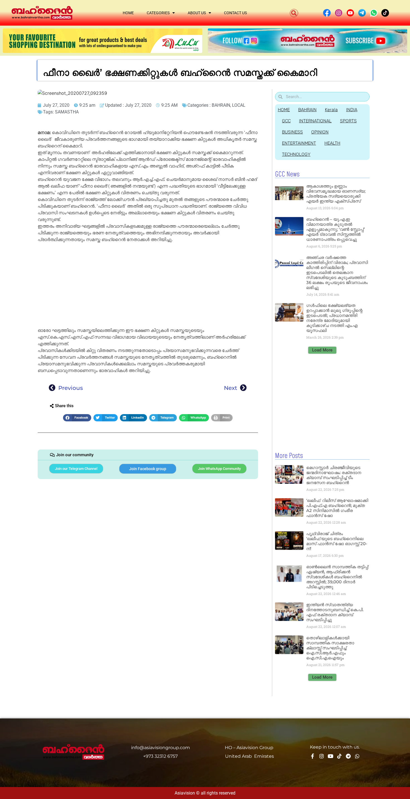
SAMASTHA (67, 112)
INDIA (351, 109)
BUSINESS (292, 132)
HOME (284, 109)
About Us (197, 13)
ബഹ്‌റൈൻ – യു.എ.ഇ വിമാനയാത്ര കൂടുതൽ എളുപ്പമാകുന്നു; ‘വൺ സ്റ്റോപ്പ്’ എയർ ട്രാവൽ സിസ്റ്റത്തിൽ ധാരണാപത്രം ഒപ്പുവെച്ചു (335, 229)
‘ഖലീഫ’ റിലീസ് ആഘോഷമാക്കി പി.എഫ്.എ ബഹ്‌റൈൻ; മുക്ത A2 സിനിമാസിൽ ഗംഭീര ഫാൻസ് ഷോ (337, 508)
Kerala (331, 109)
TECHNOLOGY (296, 154)
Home (128, 13)
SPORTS (348, 120)
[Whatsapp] (357, 756)
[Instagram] (321, 756)
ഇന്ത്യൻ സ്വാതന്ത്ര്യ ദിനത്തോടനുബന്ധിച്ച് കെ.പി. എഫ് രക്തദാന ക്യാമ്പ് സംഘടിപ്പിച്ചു (334, 612)
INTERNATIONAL (315, 120)
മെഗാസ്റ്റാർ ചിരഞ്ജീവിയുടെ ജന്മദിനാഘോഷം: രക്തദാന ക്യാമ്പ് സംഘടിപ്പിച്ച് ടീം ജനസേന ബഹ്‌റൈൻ (333, 475)
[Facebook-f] (312, 756)
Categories (158, 13)
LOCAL (238, 105)
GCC (286, 120)
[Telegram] (348, 756)
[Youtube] (330, 756)
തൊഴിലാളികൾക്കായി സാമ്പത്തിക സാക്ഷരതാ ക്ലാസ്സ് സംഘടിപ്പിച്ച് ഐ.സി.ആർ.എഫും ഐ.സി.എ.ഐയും (330, 647)
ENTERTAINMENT (299, 143)
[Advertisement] (148, 286)
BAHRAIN (221, 105)
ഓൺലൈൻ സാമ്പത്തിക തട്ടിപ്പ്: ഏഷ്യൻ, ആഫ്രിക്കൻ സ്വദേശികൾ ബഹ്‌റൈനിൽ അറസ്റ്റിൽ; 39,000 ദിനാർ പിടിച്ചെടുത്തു (337, 576)
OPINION (320, 132)
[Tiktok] (339, 756)
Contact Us (235, 13)
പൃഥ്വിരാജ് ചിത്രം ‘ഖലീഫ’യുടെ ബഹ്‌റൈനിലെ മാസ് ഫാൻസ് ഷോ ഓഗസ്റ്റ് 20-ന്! (336, 541)
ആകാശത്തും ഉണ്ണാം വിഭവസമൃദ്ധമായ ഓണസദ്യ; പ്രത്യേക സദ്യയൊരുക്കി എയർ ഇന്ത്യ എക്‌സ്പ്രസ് (335, 193)
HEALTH (332, 143)
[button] (294, 13)
